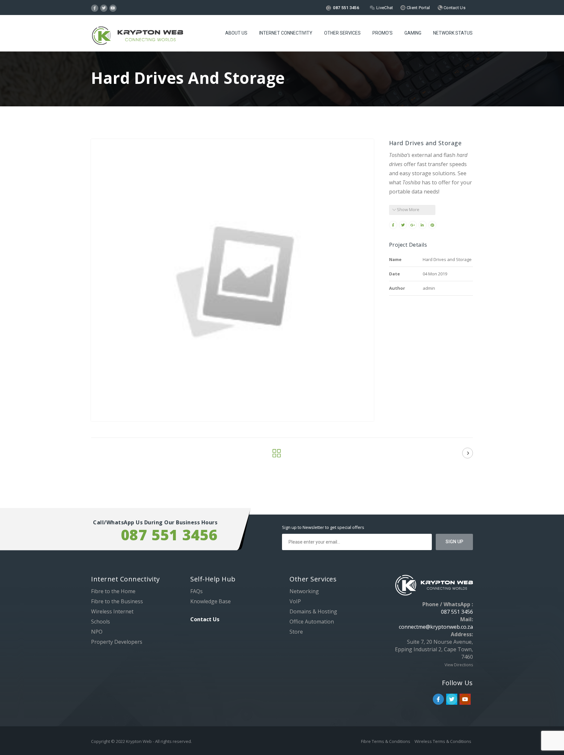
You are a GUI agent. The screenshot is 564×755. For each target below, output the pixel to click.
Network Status (453, 33)
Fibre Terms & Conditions (386, 741)
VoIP (295, 601)
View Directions (459, 665)
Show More (407, 209)
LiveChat (384, 7)
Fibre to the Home (113, 591)
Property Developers (116, 641)
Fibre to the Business (117, 601)
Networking (304, 591)
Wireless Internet (112, 611)
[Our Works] (277, 454)
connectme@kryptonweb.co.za (436, 626)
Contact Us (454, 7)
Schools (100, 621)
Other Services (342, 33)
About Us (236, 33)
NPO (96, 631)
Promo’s (382, 33)
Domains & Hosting (313, 611)
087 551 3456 (345, 7)
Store (296, 631)
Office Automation (312, 621)
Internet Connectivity (285, 33)
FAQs (196, 591)
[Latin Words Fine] (467, 453)
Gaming (412, 33)
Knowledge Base (210, 601)
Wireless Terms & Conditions (443, 741)
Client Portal (417, 7)
